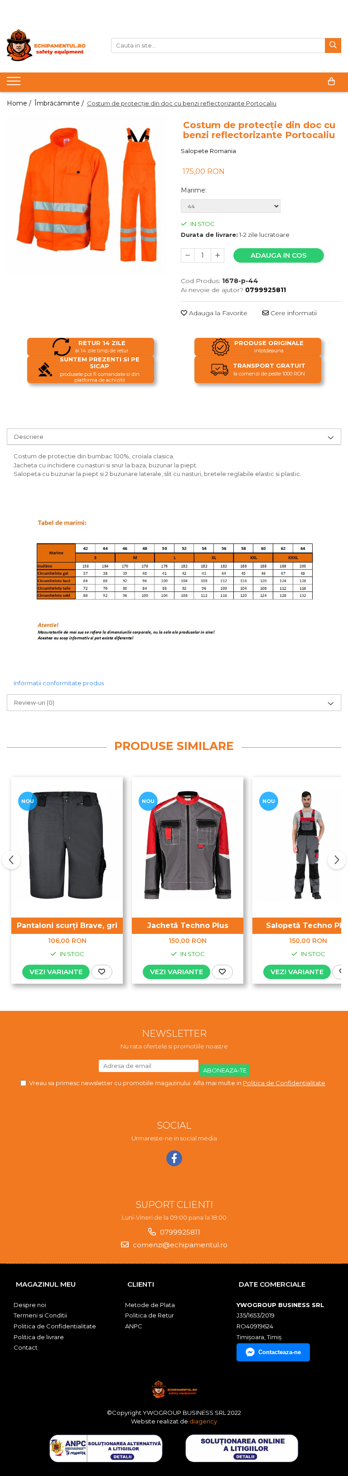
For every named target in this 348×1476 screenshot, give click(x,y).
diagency (203, 1421)
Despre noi (30, 1304)
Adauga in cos (279, 255)
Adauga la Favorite (217, 313)
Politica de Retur (149, 1315)
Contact (26, 1347)
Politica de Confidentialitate (284, 1083)
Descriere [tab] (29, 436)
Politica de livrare (39, 1337)
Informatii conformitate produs (59, 683)
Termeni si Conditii (40, 1315)
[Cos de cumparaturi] (331, 81)
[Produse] (15, 84)
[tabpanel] (87, 195)
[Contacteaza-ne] (309, 81)
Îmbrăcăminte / (60, 103)
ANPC (133, 1326)
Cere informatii (293, 313)
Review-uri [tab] (34, 702)
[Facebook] (174, 1158)
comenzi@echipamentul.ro (179, 1244)
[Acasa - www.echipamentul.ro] (52, 45)
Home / (20, 103)
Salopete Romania (208, 150)
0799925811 (179, 1232)
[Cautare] (333, 45)
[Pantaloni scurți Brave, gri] (67, 845)
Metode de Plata (150, 1304)
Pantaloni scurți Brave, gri (67, 925)
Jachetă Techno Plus (187, 925)
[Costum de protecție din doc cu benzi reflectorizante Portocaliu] (87, 195)
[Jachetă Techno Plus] (187, 845)
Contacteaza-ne (279, 1352)
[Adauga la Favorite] (101, 972)
